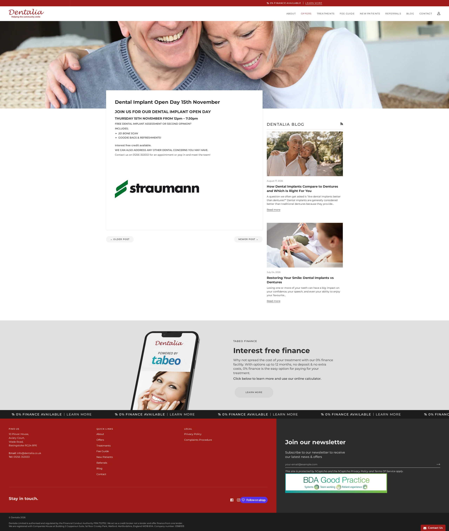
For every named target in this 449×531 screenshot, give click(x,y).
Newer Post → (248, 239)
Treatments (103, 445)
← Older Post (119, 239)
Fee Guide (102, 451)
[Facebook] (231, 500)
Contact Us (434, 527)
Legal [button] (188, 429)
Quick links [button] (104, 429)
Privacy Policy (359, 471)
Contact (101, 474)
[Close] (259, 249)
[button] (291, 13)
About (100, 434)
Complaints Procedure (198, 439)
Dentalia (15, 517)
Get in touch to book (224, 278)
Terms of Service (384, 471)
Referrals (101, 462)
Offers (100, 439)
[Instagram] (238, 500)
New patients (104, 457)
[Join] (435, 464)
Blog (99, 468)
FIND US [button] (14, 429)
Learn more (248, 3)
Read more (273, 209)
